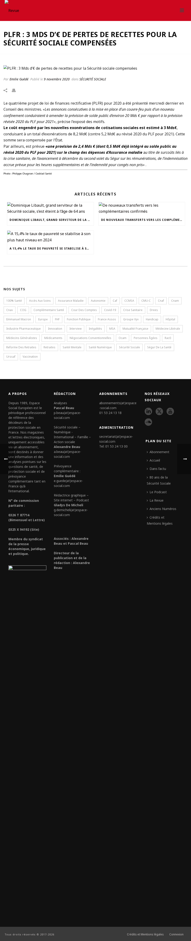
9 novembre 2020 (57, 79)
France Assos (107, 319)
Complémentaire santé (49, 310)
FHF (57, 319)
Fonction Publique (79, 319)
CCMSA (129, 301)
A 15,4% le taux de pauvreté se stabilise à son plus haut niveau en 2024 (52, 248)
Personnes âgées (145, 338)
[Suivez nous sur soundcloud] (148, 422)
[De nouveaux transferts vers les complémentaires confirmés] (142, 208)
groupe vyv (131, 319)
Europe (43, 319)
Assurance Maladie (71, 301)
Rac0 (168, 338)
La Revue (157, 500)
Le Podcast (158, 492)
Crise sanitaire (133, 310)
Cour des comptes (84, 310)
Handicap (152, 319)
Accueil (155, 460)
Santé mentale (72, 347)
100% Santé (14, 301)
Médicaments (53, 338)
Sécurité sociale (129, 347)
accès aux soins (40, 301)
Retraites (49, 347)
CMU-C (146, 301)
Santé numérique (100, 347)
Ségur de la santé (159, 347)
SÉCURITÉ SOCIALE (92, 79)
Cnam (175, 301)
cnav (9, 310)
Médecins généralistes (21, 338)
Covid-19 (110, 310)
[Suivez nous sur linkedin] (148, 412)
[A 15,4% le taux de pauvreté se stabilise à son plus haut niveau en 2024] (50, 237)
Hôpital (170, 319)
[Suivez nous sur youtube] (170, 412)
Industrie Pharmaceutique (23, 329)
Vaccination (30, 357)
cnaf (161, 301)
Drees (154, 310)
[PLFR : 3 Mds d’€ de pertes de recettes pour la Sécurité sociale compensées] (95, 68)
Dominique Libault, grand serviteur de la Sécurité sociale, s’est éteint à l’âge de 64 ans (52, 220)
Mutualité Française (135, 329)
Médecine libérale (168, 329)
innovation (55, 329)
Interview (75, 329)
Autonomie (98, 301)
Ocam (122, 338)
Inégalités (95, 329)
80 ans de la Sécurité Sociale (159, 480)
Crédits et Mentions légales (160, 520)
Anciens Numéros (163, 508)
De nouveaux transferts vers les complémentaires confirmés (143, 220)
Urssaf (10, 357)
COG (23, 310)
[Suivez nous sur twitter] (159, 412)
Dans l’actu (158, 468)
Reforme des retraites (21, 347)
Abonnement (159, 452)
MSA (112, 329)
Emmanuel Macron (18, 319)
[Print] (16, 90)
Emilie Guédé (19, 79)
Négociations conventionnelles (90, 338)
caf (115, 301)
